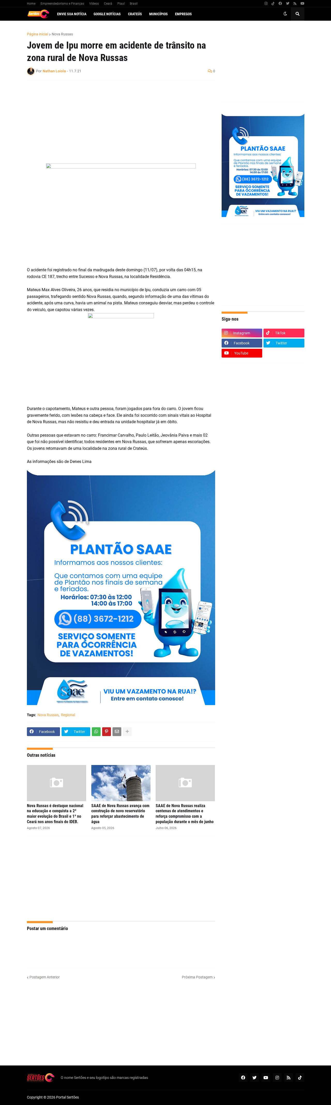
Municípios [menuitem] (158, 14)
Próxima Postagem (197, 977)
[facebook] (280, 3)
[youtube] (302, 3)
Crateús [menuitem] (135, 14)
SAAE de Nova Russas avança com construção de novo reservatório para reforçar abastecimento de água (120, 813)
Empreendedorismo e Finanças (62, 3)
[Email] (116, 731)
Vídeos (94, 3)
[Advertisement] (116, 122)
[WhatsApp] (96, 731)
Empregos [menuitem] (183, 14)
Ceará (108, 3)
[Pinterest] (106, 731)
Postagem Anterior (44, 977)
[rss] (295, 3)
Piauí (121, 3)
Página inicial (37, 34)
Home (31, 3)
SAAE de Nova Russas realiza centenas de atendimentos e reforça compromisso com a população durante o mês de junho (185, 813)
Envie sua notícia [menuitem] (71, 14)
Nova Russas (62, 34)
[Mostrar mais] (127, 731)
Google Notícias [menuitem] (107, 14)
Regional (68, 715)
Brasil (134, 3)
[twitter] (287, 3)
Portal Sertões (67, 1097)
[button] (285, 14)
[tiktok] (273, 3)
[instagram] (266, 3)
